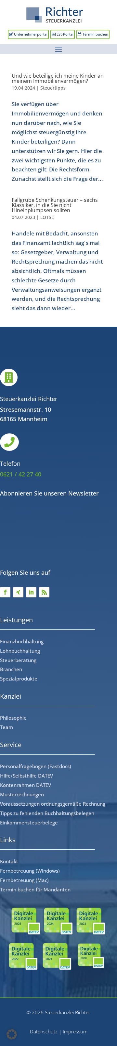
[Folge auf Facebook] (5, 592)
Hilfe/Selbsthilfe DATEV (26, 775)
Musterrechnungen (22, 794)
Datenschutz (44, 1031)
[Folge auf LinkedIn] (31, 592)
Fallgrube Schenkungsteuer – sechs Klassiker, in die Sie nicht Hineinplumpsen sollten (55, 205)
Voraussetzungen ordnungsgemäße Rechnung (52, 804)
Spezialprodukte (18, 678)
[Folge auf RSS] (44, 592)
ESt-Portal (65, 34)
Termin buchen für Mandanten (35, 889)
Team (6, 727)
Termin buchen (95, 34)
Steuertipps (53, 88)
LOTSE (47, 217)
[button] (11, 1034)
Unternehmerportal (30, 34)
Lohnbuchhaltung (20, 651)
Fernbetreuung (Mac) (24, 880)
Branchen (11, 669)
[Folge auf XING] (18, 592)
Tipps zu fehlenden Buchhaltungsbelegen (47, 813)
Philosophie (13, 717)
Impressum (75, 1031)
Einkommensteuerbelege (29, 822)
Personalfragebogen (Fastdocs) (35, 766)
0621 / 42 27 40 (20, 474)
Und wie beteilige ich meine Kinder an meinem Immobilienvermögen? (58, 78)
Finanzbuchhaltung (22, 641)
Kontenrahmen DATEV (25, 785)
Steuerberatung (18, 660)
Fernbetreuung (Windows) (30, 870)
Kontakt (9, 861)
